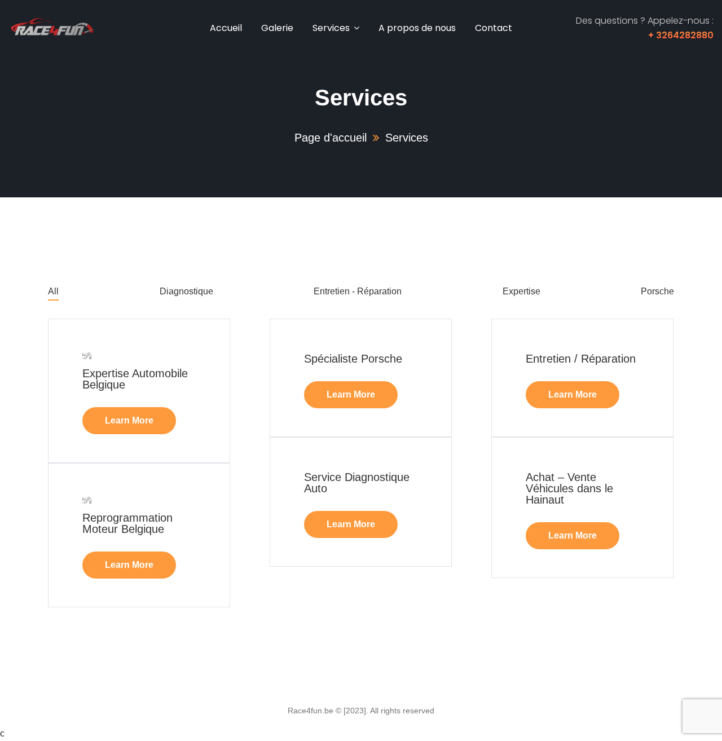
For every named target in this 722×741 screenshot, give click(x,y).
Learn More (129, 420)
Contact (493, 27)
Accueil (226, 27)
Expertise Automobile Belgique (135, 379)
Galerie (277, 27)
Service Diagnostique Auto (357, 483)
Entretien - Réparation (358, 291)
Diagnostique (186, 291)
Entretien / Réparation (581, 358)
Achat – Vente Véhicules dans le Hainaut (569, 488)
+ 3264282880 (681, 35)
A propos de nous (417, 27)
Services (331, 27)
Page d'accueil (330, 137)
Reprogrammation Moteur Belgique (127, 523)
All (53, 291)
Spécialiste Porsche (353, 358)
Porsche (657, 291)
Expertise (521, 291)
